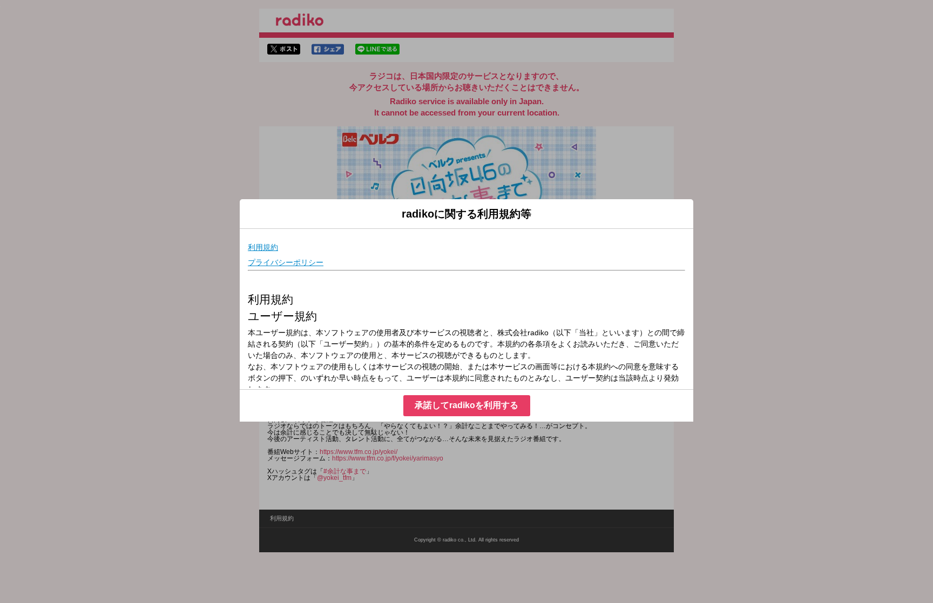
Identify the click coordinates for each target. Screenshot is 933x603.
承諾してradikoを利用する (466, 405)
